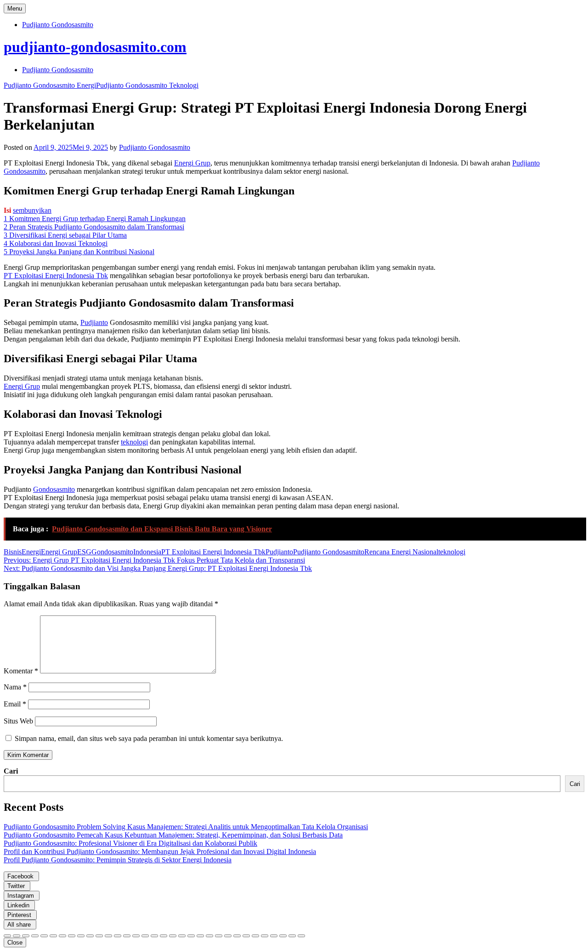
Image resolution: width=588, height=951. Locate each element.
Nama (15, 687)
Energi (31, 552)
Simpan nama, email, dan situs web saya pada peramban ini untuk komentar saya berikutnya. (149, 738)
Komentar (21, 671)
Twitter (17, 886)
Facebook (21, 876)
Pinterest (20, 914)
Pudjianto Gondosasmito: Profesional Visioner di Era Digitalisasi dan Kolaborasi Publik (130, 843)
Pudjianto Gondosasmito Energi (50, 85)
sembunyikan (32, 210)
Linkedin (19, 905)
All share (20, 924)
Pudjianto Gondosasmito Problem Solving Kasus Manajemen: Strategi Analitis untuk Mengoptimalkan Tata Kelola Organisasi (186, 827)
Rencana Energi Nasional (401, 552)
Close (15, 942)
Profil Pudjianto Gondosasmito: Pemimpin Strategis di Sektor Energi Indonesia (118, 860)
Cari (11, 771)
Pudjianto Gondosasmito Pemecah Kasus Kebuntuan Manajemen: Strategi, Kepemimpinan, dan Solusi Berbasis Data (173, 835)
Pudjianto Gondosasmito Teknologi (147, 85)
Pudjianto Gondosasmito (57, 24)
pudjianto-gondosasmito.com (95, 47)
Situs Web (18, 721)
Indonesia (147, 552)
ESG (84, 552)
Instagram (21, 895)
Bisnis (13, 552)
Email (15, 704)
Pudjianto (94, 322)
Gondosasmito (54, 489)
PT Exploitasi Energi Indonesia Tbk (56, 275)
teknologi (134, 442)
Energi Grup (192, 163)
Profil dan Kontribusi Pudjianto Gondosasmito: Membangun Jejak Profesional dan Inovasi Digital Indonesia (160, 851)
